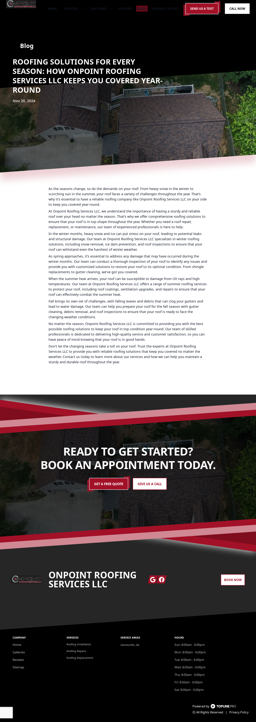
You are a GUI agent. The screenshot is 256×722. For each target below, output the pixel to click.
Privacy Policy (239, 712)
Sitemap (18, 667)
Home (17, 645)
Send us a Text (202, 9)
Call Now (237, 9)
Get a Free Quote (108, 484)
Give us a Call (150, 484)
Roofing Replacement (80, 658)
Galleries (19, 652)
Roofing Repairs (76, 651)
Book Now (233, 580)
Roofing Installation (79, 644)
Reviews (18, 660)
